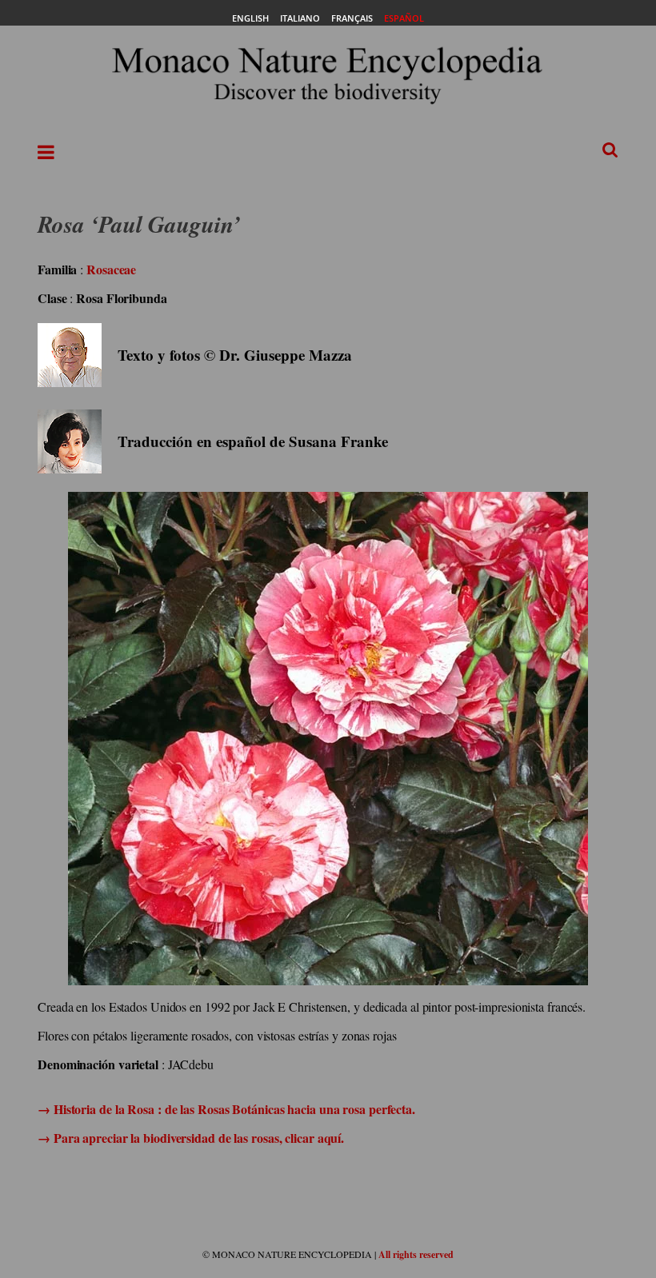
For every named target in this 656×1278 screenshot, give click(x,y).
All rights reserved (416, 1254)
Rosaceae (111, 269)
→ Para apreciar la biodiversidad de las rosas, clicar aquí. (191, 1137)
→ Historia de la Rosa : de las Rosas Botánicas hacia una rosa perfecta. (226, 1109)
